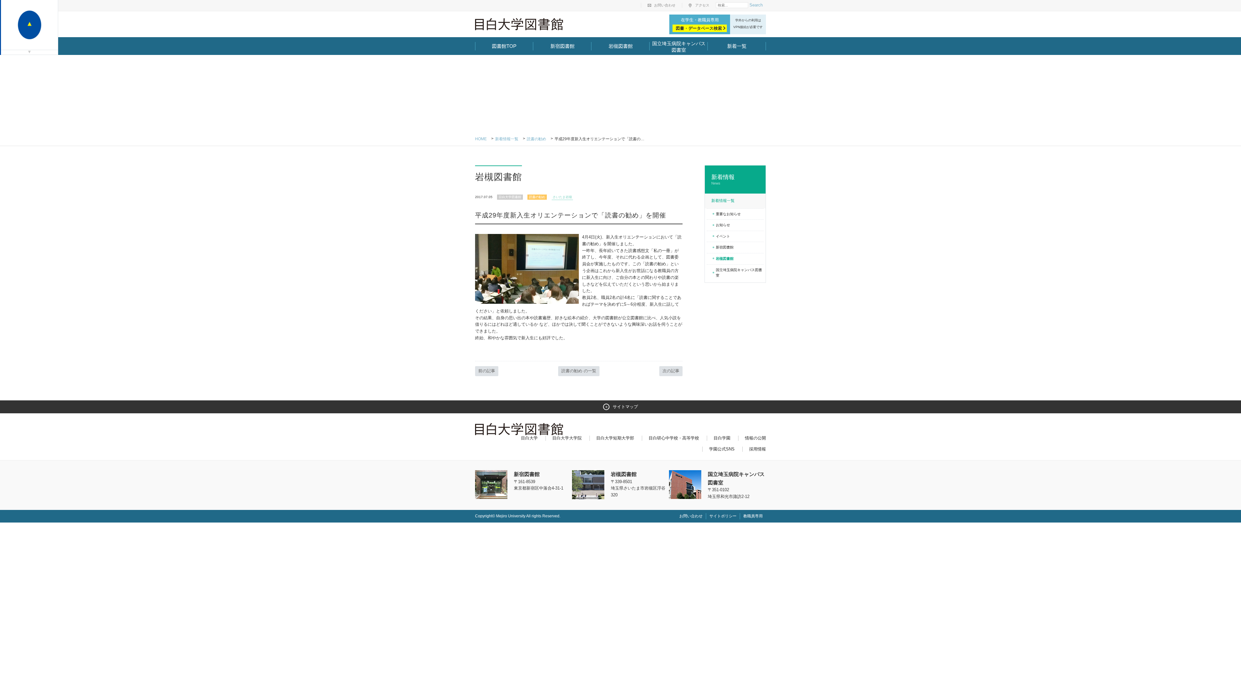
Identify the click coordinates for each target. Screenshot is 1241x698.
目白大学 (529, 438)
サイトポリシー (723, 516)
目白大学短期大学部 (615, 438)
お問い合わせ (664, 5)
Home (481, 139)
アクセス (702, 5)
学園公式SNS (722, 449)
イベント (723, 236)
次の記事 (671, 370)
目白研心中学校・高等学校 (674, 438)
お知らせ (723, 225)
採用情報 (757, 449)
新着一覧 (737, 46)
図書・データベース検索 (699, 28)
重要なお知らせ (728, 214)
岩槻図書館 (621, 46)
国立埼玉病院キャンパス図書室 (678, 47)
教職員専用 (753, 516)
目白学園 (722, 438)
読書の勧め (536, 139)
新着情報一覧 (506, 139)
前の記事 (486, 370)
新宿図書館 (562, 46)
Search (756, 5)
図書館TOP (504, 46)
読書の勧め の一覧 (578, 370)
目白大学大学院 (567, 438)
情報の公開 (755, 438)
